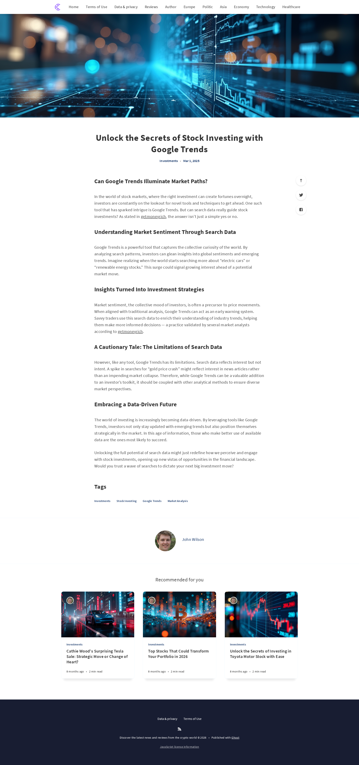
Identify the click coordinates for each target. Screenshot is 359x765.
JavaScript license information (179, 747)
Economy (241, 6)
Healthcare (291, 6)
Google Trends (152, 501)
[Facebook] (301, 209)
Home (74, 6)
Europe (189, 6)
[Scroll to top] (301, 180)
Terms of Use (96, 6)
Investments (169, 161)
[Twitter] (301, 195)
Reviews (151, 6)
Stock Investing (126, 501)
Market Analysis (178, 501)
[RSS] (179, 729)
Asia (223, 6)
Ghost (235, 737)
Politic (208, 6)
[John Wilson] (165, 540)
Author (170, 6)
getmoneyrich (153, 216)
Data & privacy (126, 6)
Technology (265, 6)
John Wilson (193, 539)
